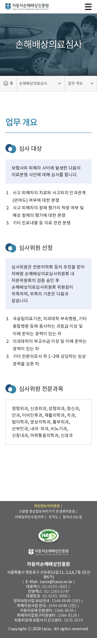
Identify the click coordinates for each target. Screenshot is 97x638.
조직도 (53, 517)
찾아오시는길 (72, 517)
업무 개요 (75, 83)
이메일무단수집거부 (29, 517)
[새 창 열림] (48, 536)
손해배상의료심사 (33, 83)
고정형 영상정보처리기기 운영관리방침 (47, 511)
